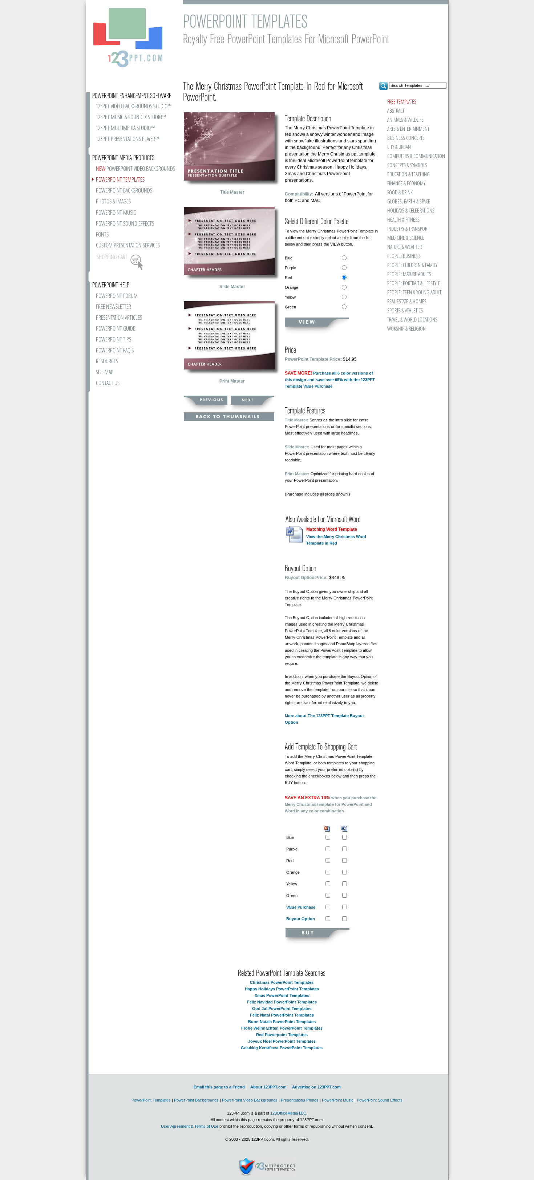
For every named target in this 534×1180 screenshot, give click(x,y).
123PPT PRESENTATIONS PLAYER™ (127, 139)
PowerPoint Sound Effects (379, 1100)
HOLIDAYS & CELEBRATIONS (410, 211)
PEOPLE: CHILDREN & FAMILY (412, 265)
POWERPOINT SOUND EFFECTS (125, 224)
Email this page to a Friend (219, 1087)
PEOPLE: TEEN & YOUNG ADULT (414, 293)
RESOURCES (107, 361)
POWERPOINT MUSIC (116, 213)
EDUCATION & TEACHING (408, 174)
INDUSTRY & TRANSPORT (408, 229)
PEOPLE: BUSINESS (404, 256)
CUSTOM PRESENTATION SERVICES (128, 245)
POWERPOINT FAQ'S (115, 350)
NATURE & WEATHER (404, 247)
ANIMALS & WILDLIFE (405, 120)
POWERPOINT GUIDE (115, 329)
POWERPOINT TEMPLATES (120, 180)
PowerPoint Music (337, 1100)
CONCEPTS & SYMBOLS (407, 165)
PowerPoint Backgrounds (196, 1100)
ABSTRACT (395, 111)
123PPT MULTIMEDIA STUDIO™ (125, 128)
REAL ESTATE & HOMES (406, 302)
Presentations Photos (300, 1100)
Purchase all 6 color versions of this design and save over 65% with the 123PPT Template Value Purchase (330, 379)
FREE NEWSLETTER (113, 307)
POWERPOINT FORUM (117, 296)
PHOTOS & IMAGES (113, 201)
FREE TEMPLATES (401, 102)
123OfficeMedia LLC (288, 1113)
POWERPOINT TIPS (113, 339)
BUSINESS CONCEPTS (406, 138)
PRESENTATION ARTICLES (119, 318)
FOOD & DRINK (400, 193)
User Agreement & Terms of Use (189, 1126)
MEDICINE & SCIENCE (405, 238)
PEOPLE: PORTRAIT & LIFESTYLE (413, 283)
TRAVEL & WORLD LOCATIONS (412, 320)
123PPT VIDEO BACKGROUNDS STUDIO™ (133, 106)
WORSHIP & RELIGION (406, 329)
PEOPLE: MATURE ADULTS (409, 274)
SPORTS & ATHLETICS (405, 311)
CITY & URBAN (399, 147)
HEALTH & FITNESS (403, 220)
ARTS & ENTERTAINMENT (408, 129)
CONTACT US (108, 383)
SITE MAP (104, 372)
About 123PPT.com (268, 1087)
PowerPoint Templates (151, 1100)
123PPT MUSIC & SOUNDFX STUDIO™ (131, 117)
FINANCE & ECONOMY (406, 184)
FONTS (102, 234)
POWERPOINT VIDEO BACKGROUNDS (135, 169)
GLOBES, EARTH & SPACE (408, 202)
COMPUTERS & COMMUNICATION (415, 156)
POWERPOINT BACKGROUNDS (124, 190)
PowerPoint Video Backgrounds (250, 1100)
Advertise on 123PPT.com (316, 1087)
